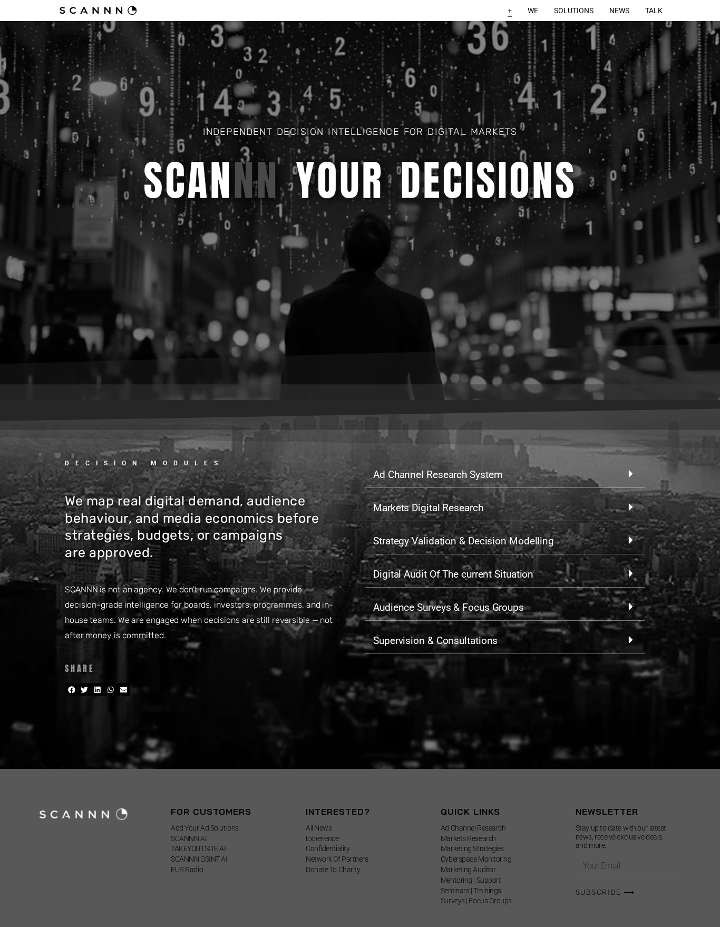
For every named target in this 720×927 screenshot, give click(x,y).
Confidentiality (327, 848)
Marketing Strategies (472, 848)
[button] (71, 689)
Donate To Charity (333, 869)
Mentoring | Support (471, 880)
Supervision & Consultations (435, 641)
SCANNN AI (189, 838)
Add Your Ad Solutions (205, 828)
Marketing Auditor (468, 869)
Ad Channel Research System (437, 475)
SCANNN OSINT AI (199, 859)
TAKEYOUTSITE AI (198, 848)
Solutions (573, 10)
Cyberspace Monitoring (476, 859)
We (533, 10)
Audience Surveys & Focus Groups (448, 607)
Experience (322, 838)
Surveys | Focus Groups (476, 900)
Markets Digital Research (428, 508)
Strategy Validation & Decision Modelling (463, 541)
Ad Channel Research (473, 828)
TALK (654, 10)
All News (319, 828)
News (619, 10)
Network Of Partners (337, 859)
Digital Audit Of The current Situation (453, 574)
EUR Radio (187, 869)
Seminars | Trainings (471, 890)
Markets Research (468, 838)
